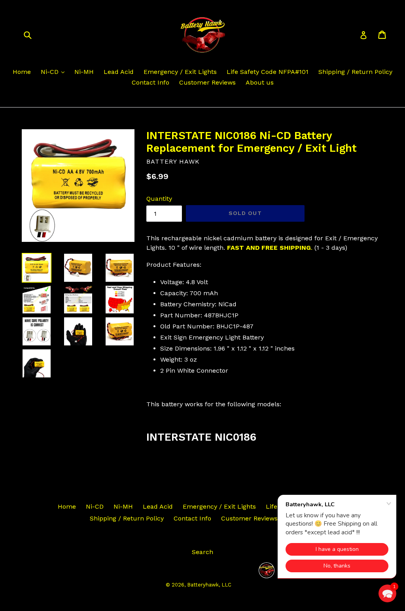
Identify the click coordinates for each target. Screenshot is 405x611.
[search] (33, 34)
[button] (387, 593)
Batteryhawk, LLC (209, 585)
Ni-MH (84, 71)
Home (22, 71)
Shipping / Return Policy (355, 71)
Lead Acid (119, 71)
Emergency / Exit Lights (180, 71)
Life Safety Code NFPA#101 (267, 71)
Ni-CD (51, 71)
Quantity (159, 198)
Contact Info (150, 82)
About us (260, 82)
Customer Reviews (207, 82)
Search (202, 552)
